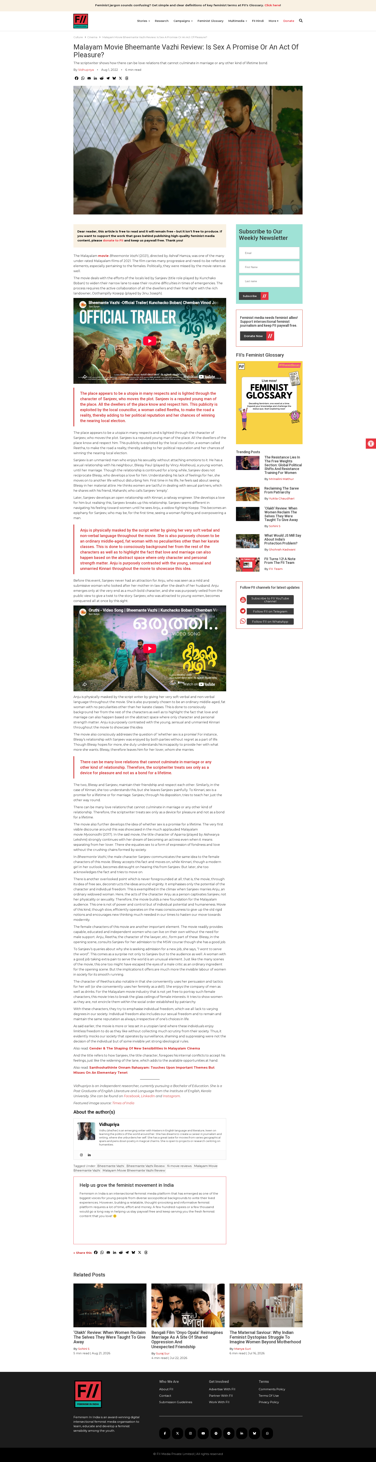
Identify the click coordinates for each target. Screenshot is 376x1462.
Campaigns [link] (182, 21)
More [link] (273, 21)
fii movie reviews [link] (179, 1166)
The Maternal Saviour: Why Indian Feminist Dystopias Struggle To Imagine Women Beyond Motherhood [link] (265, 1337)
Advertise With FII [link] (222, 1389)
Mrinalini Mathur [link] (281, 479)
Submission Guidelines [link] (175, 1402)
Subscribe (250, 296)
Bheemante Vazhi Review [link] (146, 1166)
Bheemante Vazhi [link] (110, 1166)
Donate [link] (288, 21)
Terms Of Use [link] (269, 1395)
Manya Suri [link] (242, 1349)
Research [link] (162, 21)
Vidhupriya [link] (86, 70)
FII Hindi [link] (258, 21)
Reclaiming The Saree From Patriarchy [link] (281, 490)
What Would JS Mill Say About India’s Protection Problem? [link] (282, 539)
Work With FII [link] (219, 1402)
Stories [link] (142, 21)
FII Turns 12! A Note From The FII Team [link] (280, 561)
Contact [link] (165, 1395)
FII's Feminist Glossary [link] (260, 355)
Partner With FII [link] (221, 1395)
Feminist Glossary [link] (210, 21)
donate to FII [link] (113, 240)
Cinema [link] (92, 37)
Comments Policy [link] (272, 1389)
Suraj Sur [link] (163, 1353)
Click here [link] (272, 5)
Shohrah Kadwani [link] (282, 549)
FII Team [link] (276, 569)
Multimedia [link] (236, 21)
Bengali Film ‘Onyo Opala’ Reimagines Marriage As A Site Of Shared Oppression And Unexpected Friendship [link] (187, 1339)
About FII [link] (166, 1389)
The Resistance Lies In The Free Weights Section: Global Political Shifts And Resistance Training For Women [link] (283, 465)
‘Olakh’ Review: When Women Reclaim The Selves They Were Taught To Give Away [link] (281, 514)
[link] (371, 444)
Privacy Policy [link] (269, 1402)
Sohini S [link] (274, 526)
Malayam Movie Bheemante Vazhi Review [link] (134, 1170)
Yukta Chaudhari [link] (281, 498)
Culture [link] (78, 37)
